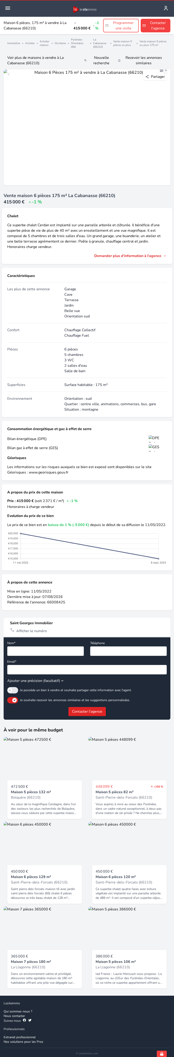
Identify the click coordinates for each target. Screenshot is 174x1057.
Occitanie (60, 43)
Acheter (30, 43)
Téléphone (97, 643)
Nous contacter (14, 1016)
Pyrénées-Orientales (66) (77, 43)
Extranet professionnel (20, 1037)
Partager (158, 76)
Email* (11, 661)
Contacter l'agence (87, 711)
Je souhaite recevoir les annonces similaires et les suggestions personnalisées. (75, 700)
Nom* (11, 643)
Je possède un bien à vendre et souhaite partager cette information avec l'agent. (76, 690)
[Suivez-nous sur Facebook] (24, 1020)
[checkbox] (12, 690)
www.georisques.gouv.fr (48, 472)
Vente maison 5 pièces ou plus (122, 43)
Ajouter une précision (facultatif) (33, 680)
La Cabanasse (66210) (99, 43)
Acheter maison (44, 43)
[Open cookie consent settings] (162, 1054)
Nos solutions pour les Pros (23, 1042)
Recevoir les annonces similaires (144, 60)
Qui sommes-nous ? (18, 1011)
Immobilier (13, 43)
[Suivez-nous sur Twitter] (30, 1020)
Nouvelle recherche (101, 60)
